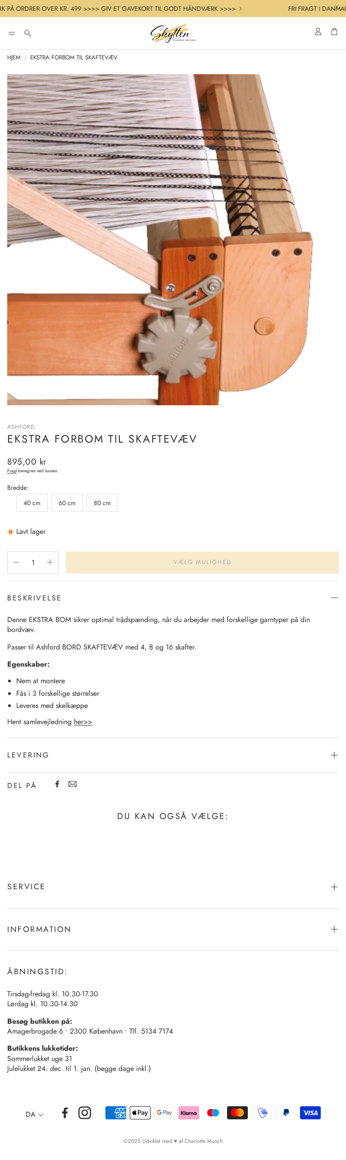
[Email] (72, 784)
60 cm (67, 502)
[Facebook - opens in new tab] (65, 1112)
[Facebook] (57, 784)
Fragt (12, 470)
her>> (83, 722)
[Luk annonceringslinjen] (337, 6)
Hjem (14, 58)
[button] (11, 33)
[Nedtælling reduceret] (16, 562)
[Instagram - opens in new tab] (84, 1112)
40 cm (32, 502)
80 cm (102, 502)
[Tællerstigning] (50, 562)
